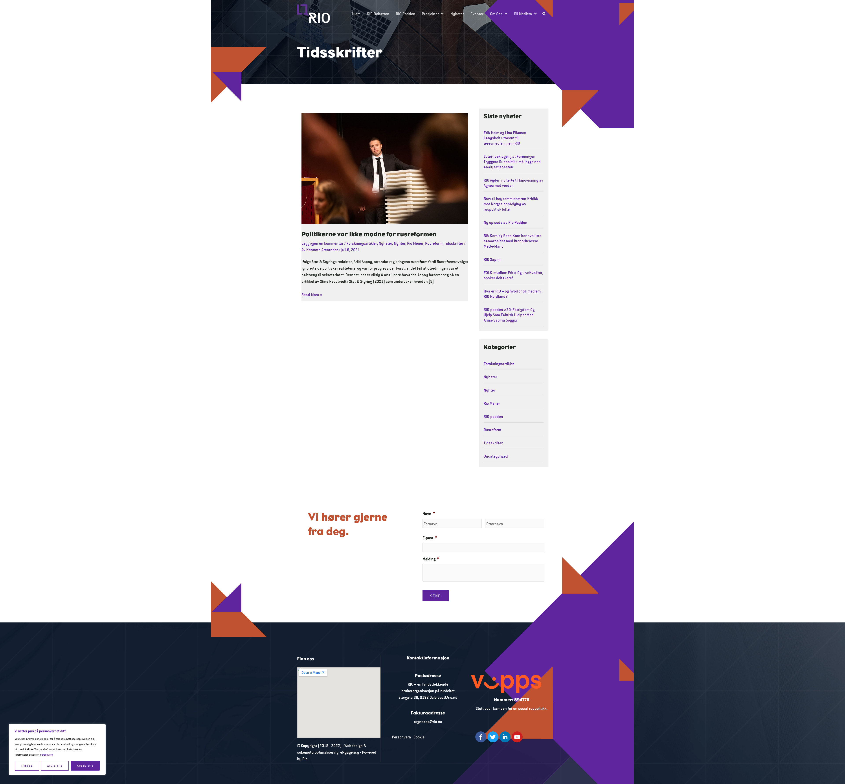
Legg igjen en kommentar (322, 243)
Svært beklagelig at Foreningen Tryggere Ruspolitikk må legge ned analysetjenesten (512, 161)
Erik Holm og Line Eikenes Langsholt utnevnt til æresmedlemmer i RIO (505, 137)
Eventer (476, 13)
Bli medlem (523, 13)
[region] (57, 749)
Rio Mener (415, 243)
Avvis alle (54, 765)
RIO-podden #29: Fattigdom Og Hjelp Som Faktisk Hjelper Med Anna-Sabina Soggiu (509, 314)
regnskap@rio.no (428, 721)
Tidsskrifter (453, 243)
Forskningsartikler (362, 243)
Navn (428, 513)
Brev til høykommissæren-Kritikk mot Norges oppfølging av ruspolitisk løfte (511, 204)
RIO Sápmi (492, 259)
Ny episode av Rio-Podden (505, 222)
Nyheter (457, 13)
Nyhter (399, 243)
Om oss (496, 13)
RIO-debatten (378, 13)
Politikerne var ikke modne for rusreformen (369, 234)
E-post (429, 537)
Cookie (419, 737)
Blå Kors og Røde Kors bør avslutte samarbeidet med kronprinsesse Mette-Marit (512, 240)
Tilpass (27, 765)
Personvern (46, 754)
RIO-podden (405, 13)
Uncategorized (496, 456)
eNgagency (349, 752)
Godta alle (85, 765)
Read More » (311, 294)
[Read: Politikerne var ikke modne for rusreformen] (384, 168)
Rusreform (434, 243)
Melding (430, 558)
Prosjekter (430, 13)
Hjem (356, 13)
